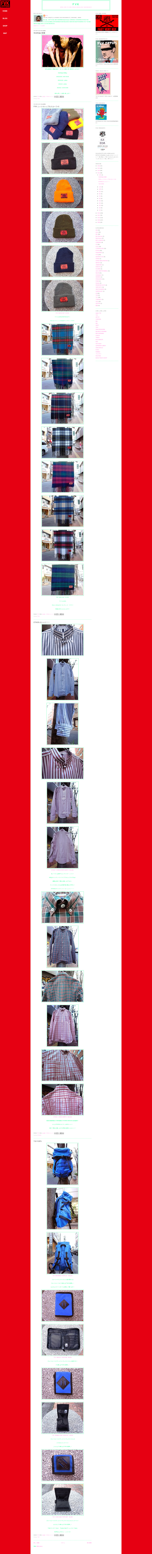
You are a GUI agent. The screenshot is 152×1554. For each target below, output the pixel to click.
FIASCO (98, 335)
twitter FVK (98, 313)
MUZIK (97, 273)
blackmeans (99, 238)
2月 (100, 207)
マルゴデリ (98, 353)
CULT (97, 246)
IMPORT (98, 262)
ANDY (97, 325)
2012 (98, 213)
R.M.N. (97, 349)
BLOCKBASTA (99, 339)
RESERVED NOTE (100, 285)
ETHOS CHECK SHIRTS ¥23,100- (62, 1117)
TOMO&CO (99, 299)
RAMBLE (98, 351)
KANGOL (98, 266)
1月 (100, 210)
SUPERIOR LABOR (101, 345)
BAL (97, 234)
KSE (97, 341)
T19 (97, 315)
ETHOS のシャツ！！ (42, 622)
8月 (100, 193)
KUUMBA (98, 268)
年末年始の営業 (39, 33)
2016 (98, 165)
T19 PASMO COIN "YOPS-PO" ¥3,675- (62, 1435)
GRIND (97, 258)
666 (97, 230)
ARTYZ (97, 317)
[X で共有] (59, 97)
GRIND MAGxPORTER (102, 260)
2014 (98, 170)
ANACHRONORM (100, 329)
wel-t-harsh (98, 343)
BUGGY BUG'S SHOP (101, 358)
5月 (100, 200)
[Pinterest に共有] (63, 97)
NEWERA (98, 277)
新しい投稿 (36, 1542)
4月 (100, 203)
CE (96, 244)
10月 (100, 189)
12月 (100, 175)
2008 (98, 222)
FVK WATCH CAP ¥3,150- (62, 313)
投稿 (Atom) (39, 1546)
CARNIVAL (98, 242)
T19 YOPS (38, 1141)
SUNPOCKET (99, 291)
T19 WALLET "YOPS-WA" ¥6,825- (62, 1357)
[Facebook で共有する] (61, 97)
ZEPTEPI (98, 303)
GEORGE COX (100, 256)
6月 (100, 198)
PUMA (97, 281)
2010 (98, 217)
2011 (98, 215)
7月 (100, 196)
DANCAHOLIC (99, 347)
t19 (38, 1537)
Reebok (98, 283)
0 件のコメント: (50, 96)
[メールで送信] (55, 97)
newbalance (99, 275)
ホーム (63, 1542)
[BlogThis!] (57, 97)
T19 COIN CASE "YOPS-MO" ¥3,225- (63, 1517)
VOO (97, 301)
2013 (98, 172)
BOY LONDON (99, 240)
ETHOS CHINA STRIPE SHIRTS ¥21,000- (62, 870)
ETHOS (39, 1135)
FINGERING (99, 252)
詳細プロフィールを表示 (39, 25)
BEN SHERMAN (100, 333)
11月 (100, 186)
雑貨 (97, 305)
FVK (76, 4)
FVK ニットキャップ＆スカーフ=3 (46, 106)
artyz (97, 232)
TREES (97, 337)
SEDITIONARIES (100, 289)
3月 (100, 205)
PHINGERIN (99, 279)
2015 (98, 168)
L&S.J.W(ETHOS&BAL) (102, 271)
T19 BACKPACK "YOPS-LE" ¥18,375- (63, 1275)
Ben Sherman (99, 236)
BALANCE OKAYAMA (101, 331)
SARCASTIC (99, 287)
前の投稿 (89, 1542)
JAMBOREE (99, 264)
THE (97, 295)
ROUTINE (98, 355)
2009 (98, 220)
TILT (97, 297)
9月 (100, 191)
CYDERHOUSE (100, 248)
